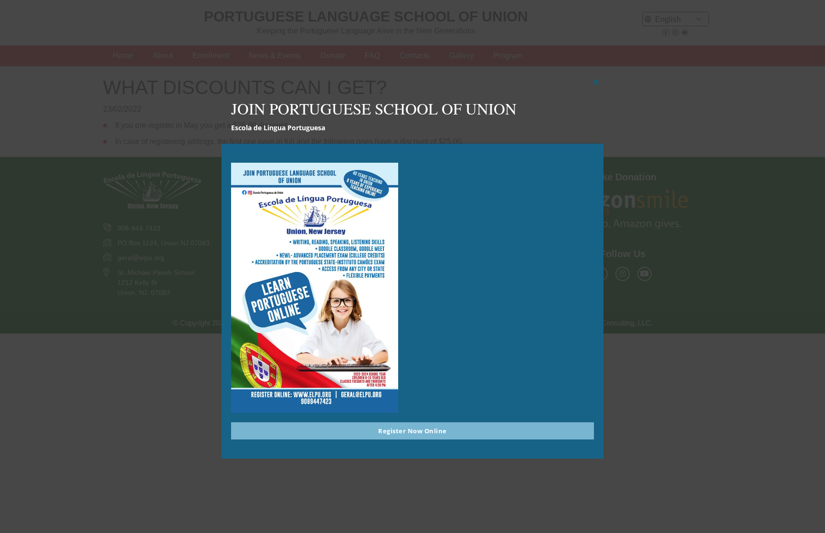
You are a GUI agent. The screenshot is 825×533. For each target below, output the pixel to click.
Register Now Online (412, 431)
